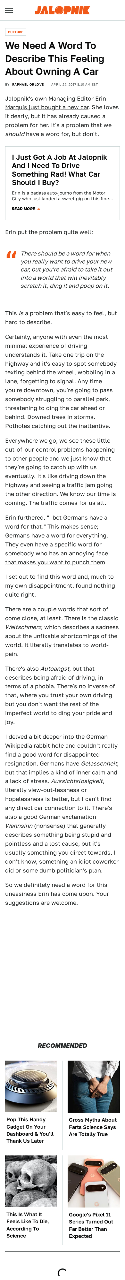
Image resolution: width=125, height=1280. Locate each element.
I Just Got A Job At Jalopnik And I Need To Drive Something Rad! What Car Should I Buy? (59, 170)
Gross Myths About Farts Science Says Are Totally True (93, 1127)
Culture (15, 32)
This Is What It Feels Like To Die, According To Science (27, 1225)
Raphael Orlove (28, 84)
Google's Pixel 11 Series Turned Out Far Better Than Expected (91, 1225)
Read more (23, 209)
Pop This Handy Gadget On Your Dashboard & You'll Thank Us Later (30, 1130)
